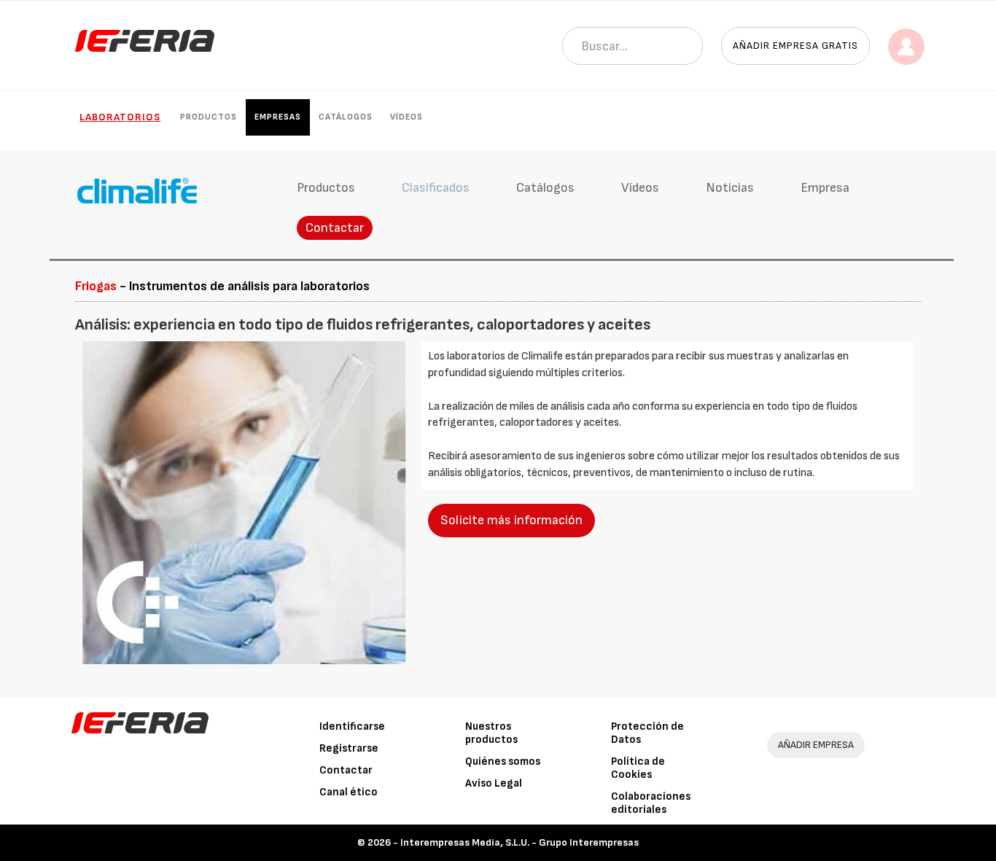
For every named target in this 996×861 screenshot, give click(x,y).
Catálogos (346, 117)
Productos (208, 117)
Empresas (277, 117)
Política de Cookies (638, 768)
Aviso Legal (493, 783)
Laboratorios (119, 117)
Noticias (730, 187)
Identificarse (352, 726)
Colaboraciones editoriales (650, 803)
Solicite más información (511, 520)
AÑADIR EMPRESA (816, 745)
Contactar (335, 227)
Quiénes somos (502, 761)
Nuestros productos (491, 733)
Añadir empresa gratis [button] (795, 45)
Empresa (825, 187)
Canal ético (348, 792)
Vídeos (406, 117)
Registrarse (348, 748)
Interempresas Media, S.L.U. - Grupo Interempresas (519, 842)
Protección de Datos (647, 733)
